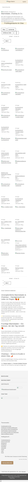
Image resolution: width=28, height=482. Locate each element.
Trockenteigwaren (5, 440)
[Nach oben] (0, 481)
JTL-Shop (16, 478)
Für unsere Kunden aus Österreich (10, 432)
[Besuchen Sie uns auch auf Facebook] (2, 465)
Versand (23, 471)
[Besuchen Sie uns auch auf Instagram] (2, 469)
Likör (2, 451)
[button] (19, 1)
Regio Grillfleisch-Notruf (7, 434)
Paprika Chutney (19, 268)
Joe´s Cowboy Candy (6, 221)
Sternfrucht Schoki (5, 84)
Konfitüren (3, 444)
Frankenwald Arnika (6, 426)
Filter (3, 29)
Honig (2, 449)
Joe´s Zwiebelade (5, 239)
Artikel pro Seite (7, 32)
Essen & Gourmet (5, 441)
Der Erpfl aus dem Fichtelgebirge (9, 429)
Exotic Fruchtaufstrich (6, 63)
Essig (2, 452)
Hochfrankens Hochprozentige (8, 431)
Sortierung (11, 29)
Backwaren (4, 443)
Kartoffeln (3, 446)
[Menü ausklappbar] (3, 1)
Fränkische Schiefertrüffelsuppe (9, 427)
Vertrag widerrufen (7, 462)
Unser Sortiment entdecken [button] (8, 290)
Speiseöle (3, 448)
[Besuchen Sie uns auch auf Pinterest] (2, 467)
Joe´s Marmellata (19, 221)
